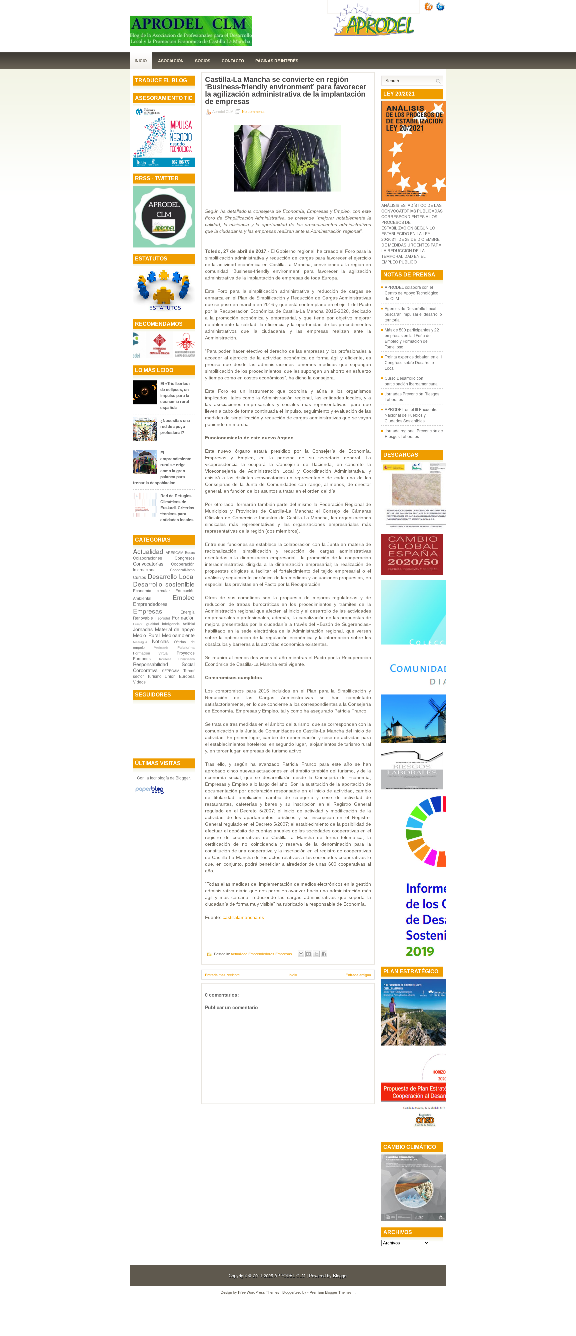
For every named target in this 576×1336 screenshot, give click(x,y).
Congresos (185, 558)
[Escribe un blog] (308, 954)
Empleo (184, 597)
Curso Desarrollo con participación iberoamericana (411, 380)
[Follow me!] (441, 9)
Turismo (154, 676)
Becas (190, 552)
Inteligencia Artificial (178, 623)
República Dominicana (176, 659)
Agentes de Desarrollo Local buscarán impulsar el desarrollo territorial (413, 313)
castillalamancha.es (243, 917)
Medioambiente (178, 635)
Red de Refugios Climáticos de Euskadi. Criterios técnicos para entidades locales (177, 508)
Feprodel (162, 618)
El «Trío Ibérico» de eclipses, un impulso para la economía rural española (175, 395)
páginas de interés (276, 61)
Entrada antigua (358, 974)
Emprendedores (150, 603)
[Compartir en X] (316, 954)
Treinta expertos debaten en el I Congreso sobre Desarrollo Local (413, 362)
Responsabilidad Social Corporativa (164, 667)
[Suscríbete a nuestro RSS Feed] (429, 9)
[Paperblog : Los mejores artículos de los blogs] (149, 793)
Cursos (139, 577)
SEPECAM (170, 670)
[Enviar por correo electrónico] (301, 954)
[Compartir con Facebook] (324, 954)
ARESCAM (174, 552)
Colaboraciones (147, 558)
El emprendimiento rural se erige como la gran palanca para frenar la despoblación (162, 468)
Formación (183, 617)
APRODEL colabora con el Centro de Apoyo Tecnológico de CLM (411, 292)
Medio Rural (146, 635)
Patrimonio (161, 647)
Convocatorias (148, 563)
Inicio (141, 61)
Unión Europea (180, 676)
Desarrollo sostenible (164, 583)
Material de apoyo (175, 629)
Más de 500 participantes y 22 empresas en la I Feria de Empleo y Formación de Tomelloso (412, 338)
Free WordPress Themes (258, 1292)
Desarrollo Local (171, 576)
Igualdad (152, 623)
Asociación (171, 61)
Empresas (147, 610)
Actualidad (148, 551)
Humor (137, 624)
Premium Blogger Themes (331, 1292)
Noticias (160, 641)
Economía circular (151, 590)
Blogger (183, 777)
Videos (139, 681)
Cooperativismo (182, 569)
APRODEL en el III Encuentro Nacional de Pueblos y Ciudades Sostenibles (411, 414)
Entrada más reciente (222, 974)
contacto (233, 61)
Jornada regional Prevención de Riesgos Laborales (414, 433)
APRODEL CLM (289, 1275)
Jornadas (143, 629)
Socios (202, 61)
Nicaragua (140, 642)
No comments (253, 112)
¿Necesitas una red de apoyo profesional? (175, 426)
